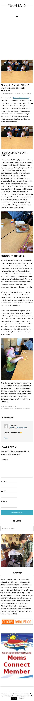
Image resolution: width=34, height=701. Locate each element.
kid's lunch (15, 408)
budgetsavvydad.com (17, 5)
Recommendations (9, 406)
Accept (14, 698)
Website (4, 501)
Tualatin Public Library (21, 98)
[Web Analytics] (17, 624)
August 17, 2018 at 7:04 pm (18, 427)
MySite (19, 691)
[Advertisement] (17, 39)
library (22, 408)
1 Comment (27, 93)
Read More (21, 698)
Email (3, 491)
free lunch (7, 408)
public (27, 408)
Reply (6, 438)
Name (3, 481)
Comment (4, 459)
